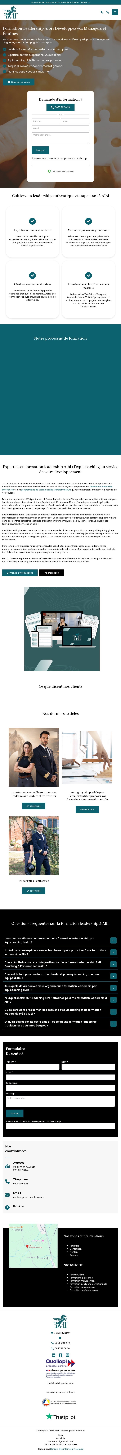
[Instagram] (67, 1355)
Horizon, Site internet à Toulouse (67, 1449)
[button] (102, 12)
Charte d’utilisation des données (60, 1444)
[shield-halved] (49, 171)
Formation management (82, 1280)
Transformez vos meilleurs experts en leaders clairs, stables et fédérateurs (34, 794)
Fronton (74, 1251)
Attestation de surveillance (60, 1392)
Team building (77, 1274)
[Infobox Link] (60, 2)
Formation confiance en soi (84, 1290)
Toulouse (74, 1245)
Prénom (11, 1061)
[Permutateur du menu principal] (115, 12)
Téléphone (11, 1083)
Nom (65, 1061)
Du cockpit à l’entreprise (34, 881)
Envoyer (40, 150)
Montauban (76, 1248)
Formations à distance (81, 1277)
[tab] (60, 940)
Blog (60, 1435)
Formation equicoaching (82, 1287)
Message (11, 1093)
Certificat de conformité (60, 1383)
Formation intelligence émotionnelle (88, 1284)
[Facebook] (60, 1355)
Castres (74, 1255)
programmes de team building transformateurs (46, 489)
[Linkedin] (53, 1355)
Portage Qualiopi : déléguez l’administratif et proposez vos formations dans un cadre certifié (87, 796)
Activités (60, 1438)
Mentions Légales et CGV (60, 1441)
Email (9, 1072)
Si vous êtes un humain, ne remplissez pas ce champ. (59, 158)
